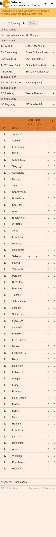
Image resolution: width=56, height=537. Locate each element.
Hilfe (8, 488)
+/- (8, 128)
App (15, 488)
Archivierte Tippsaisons (14, 482)
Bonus (33, 23)
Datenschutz (49, 488)
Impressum (34, 488)
